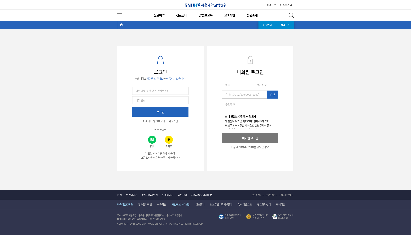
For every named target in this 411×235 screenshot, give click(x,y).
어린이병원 (131, 195)
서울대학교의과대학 (201, 195)
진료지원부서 (285, 194)
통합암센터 (270, 194)
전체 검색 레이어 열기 (291, 15)
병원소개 (252, 15)
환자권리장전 (145, 204)
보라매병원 (167, 195)
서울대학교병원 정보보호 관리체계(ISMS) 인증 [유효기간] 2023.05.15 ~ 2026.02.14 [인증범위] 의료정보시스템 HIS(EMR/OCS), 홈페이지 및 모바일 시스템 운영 (283, 216)
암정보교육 (205, 15)
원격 (269, 4)
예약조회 (284, 25)
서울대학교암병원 (205, 5)
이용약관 (161, 204)
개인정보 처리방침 (181, 204)
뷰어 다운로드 (245, 204)
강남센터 (182, 195)
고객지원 (229, 15)
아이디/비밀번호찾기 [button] (154, 121)
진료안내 (181, 15)
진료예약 (159, 15)
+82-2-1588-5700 (156, 219)
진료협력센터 (264, 204)
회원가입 (287, 5)
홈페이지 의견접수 (174, 215)
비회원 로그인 (250, 138)
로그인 (277, 5)
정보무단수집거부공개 (221, 204)
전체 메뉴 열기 (119, 15)
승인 (272, 94)
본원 (119, 195)
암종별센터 (256, 194)
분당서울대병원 (150, 195)
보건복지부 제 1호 (257, 216)
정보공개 (200, 204)
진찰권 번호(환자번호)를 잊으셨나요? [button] (250, 147)
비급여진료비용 (125, 204)
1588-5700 (131, 219)
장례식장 (280, 204)
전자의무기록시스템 (229, 216)
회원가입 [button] (173, 121)
